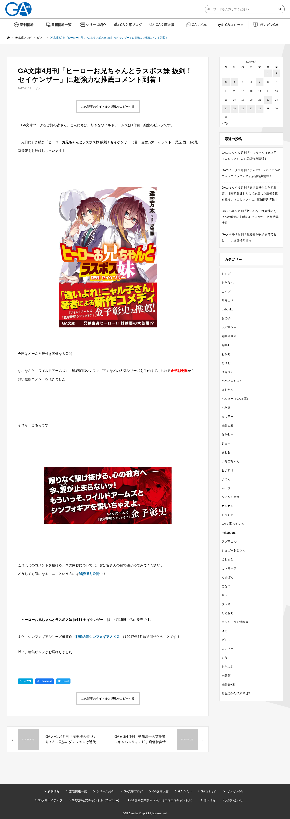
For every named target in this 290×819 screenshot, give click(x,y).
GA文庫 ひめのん (233, 523)
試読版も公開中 (91, 574)
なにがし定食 (230, 497)
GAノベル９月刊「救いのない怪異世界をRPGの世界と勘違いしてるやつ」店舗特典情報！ (250, 217)
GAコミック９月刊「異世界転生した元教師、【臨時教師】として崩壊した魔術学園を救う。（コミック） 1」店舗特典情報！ (250, 193)
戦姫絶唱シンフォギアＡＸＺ (98, 636)
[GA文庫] (18, 9)
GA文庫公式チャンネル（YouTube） (96, 800)
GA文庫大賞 (165, 25)
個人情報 (209, 800)
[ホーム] (8, 37)
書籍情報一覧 (61, 25)
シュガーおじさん (233, 550)
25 (234, 108)
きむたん (228, 389)
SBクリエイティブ (50, 800)
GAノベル (199, 25)
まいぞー (228, 648)
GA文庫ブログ (131, 25)
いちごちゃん (230, 461)
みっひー (228, 488)
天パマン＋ (229, 327)
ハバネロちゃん (232, 380)
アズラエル (229, 541)
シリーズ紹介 (96, 25)
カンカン (228, 506)
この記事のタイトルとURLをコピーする (108, 106)
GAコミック (234, 25)
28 (259, 108)
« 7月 (225, 123)
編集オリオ (229, 336)
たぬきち (228, 613)
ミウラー (228, 416)
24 (226, 108)
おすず (226, 273)
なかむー (228, 434)
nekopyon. (229, 532)
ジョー (226, 443)
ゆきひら (228, 372)
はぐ (225, 631)
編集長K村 (228, 684)
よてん (226, 479)
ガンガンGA (269, 25)
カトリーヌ (229, 568)
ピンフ (39, 88)
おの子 (226, 318)
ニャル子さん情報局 (235, 622)
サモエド (228, 300)
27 (251, 108)
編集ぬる (228, 425)
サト (225, 595)
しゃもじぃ (229, 514)
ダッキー (228, 604)
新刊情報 (27, 25)
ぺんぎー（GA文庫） (236, 398)
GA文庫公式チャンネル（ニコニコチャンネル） (162, 800)
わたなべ (228, 282)
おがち (226, 354)
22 (268, 99)
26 (242, 108)
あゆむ (226, 363)
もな (225, 657)
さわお (226, 452)
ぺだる (226, 407)
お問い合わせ (234, 800)
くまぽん (228, 577)
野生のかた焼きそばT (236, 693)
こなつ (226, 586)
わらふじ (228, 666)
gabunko (227, 309)
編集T (225, 345)
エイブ (226, 291)
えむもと (228, 559)
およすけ (228, 470)
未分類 (226, 675)
